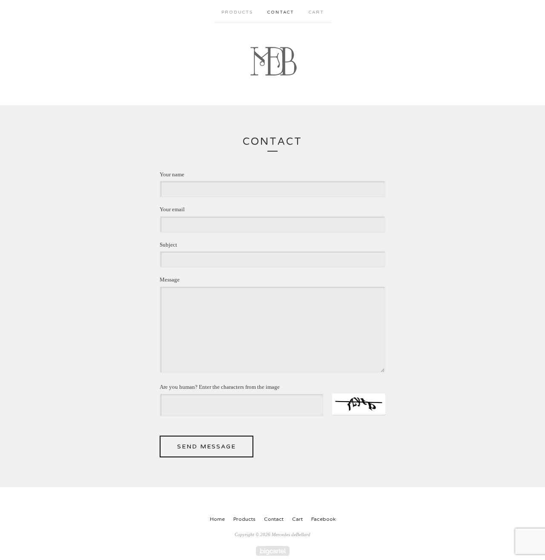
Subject (168, 244)
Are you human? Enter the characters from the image (220, 387)
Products (237, 12)
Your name (172, 174)
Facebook (323, 519)
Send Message (206, 446)
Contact (280, 12)
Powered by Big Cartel (273, 551)
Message (170, 279)
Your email (172, 209)
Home (217, 519)
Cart (316, 12)
